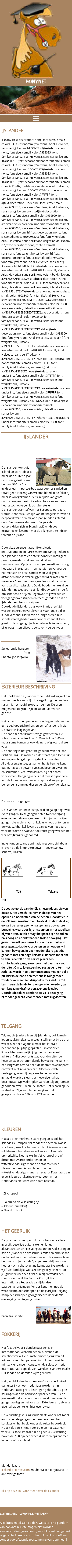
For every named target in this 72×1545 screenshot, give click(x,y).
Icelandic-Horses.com (15, 1470)
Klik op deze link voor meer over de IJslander (30, 1491)
